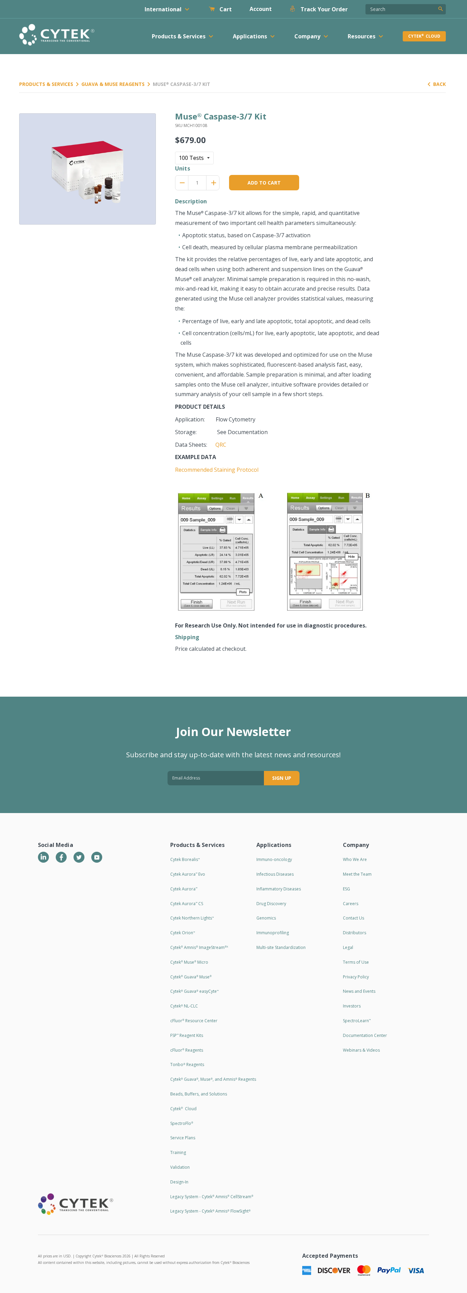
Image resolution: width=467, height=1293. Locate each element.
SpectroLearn (357, 1021)
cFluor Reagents (186, 1050)
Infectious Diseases (275, 874)
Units (182, 168)
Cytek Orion (182, 933)
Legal (348, 947)
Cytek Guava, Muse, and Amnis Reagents (213, 1079)
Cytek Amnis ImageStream (199, 947)
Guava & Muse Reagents (113, 84)
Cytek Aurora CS (186, 904)
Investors (352, 1006)
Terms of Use (356, 962)
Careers (350, 904)
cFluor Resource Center (193, 1021)
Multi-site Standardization (281, 947)
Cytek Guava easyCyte (194, 991)
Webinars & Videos (361, 1050)
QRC (220, 444)
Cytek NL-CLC (184, 1006)
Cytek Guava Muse (191, 977)
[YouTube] (96, 857)
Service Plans (182, 1138)
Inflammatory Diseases (278, 889)
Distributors (354, 933)
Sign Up (281, 778)
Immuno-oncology (274, 859)
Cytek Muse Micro (189, 962)
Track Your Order (323, 9)
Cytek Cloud (424, 36)
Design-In (179, 1182)
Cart (225, 9)
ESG (346, 889)
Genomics (266, 918)
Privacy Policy (356, 977)
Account (261, 9)
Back (439, 84)
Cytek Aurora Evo (187, 874)
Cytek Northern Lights (192, 918)
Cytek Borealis (185, 859)
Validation (180, 1167)
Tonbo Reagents (187, 1064)
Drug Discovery (271, 904)
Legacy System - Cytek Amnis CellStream (211, 1197)
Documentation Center (365, 1035)
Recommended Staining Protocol (216, 469)
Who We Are (355, 859)
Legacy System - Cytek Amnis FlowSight (210, 1211)
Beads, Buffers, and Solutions (198, 1094)
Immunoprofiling (272, 933)
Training (178, 1152)
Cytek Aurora (183, 889)
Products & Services (46, 84)
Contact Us (353, 918)
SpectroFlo (181, 1123)
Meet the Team (357, 874)
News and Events (359, 991)
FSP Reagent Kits (186, 1035)
